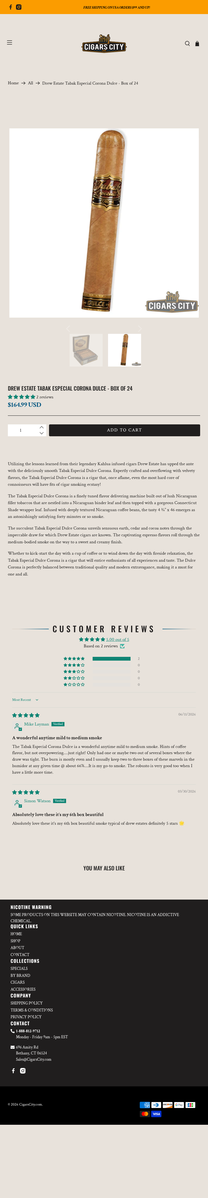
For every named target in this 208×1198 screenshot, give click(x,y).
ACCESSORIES (23, 989)
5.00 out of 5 (117, 640)
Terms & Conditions (32, 1010)
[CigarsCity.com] (104, 43)
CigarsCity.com (30, 1104)
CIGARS (18, 982)
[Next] (140, 329)
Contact (20, 954)
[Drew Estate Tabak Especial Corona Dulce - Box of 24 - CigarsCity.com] (104, 223)
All (30, 83)
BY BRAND (20, 975)
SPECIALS (19, 968)
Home (13, 83)
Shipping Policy (27, 1003)
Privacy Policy (26, 1017)
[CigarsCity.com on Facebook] (10, 8)
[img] (26, 715)
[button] (21, 397)
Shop (15, 941)
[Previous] (68, 329)
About (17, 947)
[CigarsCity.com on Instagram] (18, 8)
